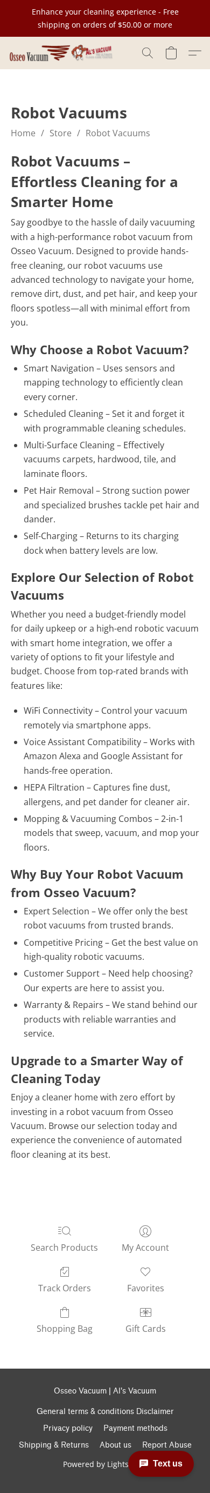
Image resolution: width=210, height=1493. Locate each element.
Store (61, 133)
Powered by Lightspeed (105, 1464)
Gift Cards (145, 1329)
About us (115, 1445)
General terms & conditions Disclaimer (105, 1411)
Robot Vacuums (118, 133)
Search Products (64, 1247)
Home (23, 133)
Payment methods (135, 1428)
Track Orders (64, 1288)
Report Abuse (167, 1445)
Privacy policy (68, 1428)
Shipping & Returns (54, 1445)
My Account (145, 1247)
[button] (63, 53)
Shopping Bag (65, 1329)
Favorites (145, 1288)
